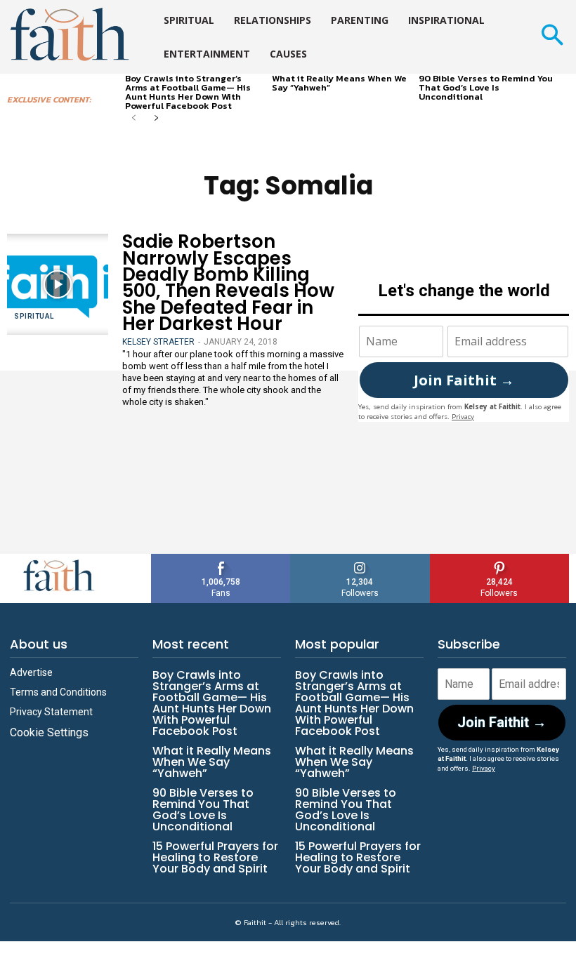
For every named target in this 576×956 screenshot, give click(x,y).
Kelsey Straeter (158, 342)
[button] (551, 36)
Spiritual (34, 316)
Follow (360, 559)
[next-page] (156, 119)
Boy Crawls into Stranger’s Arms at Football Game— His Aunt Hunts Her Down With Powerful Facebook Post (188, 92)
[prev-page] (134, 119)
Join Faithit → (464, 380)
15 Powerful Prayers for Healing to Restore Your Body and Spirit (215, 857)
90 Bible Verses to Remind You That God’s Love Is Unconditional (486, 87)
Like (221, 559)
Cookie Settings (49, 732)
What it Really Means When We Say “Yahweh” (339, 83)
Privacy (463, 416)
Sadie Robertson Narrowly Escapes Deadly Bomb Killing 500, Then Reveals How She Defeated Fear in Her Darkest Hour (228, 282)
